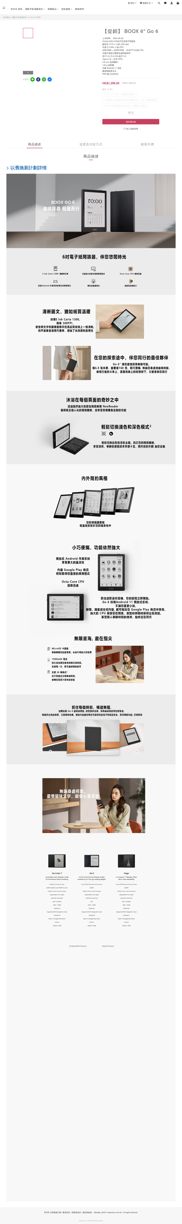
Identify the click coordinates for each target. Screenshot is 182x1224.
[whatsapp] (44, 79)
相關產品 (52, 8)
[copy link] (49, 79)
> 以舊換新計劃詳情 (26, 167)
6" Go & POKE (34, 17)
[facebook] (38, 79)
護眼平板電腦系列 (34, 8)
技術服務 (65, 8)
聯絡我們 (79, 8)
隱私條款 (97, 1212)
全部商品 (6, 17)
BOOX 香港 (16, 8)
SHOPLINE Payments (95, 1220)
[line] (32, 79)
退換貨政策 (76, 1212)
